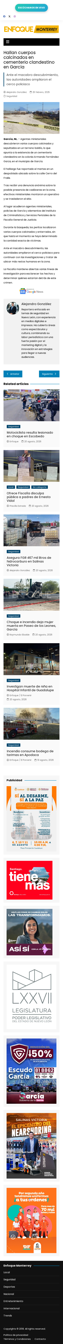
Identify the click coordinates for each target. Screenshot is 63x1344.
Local (10, 487)
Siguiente (47, 374)
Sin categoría (39, 487)
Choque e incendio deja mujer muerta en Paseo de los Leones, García (31, 626)
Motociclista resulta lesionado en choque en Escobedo (30, 434)
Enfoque (14, 441)
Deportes (9, 1287)
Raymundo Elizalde (20, 634)
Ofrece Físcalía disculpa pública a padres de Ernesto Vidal (29, 497)
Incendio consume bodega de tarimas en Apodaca (30, 753)
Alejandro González (16, 92)
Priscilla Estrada (18, 505)
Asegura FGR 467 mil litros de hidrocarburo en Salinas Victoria (29, 561)
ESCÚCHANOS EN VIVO (31, 7)
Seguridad (11, 96)
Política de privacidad (16, 1335)
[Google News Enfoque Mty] (31, 290)
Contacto (40, 1339)
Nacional (9, 1294)
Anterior (14, 374)
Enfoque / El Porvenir (20, 695)
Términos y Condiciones (17, 1339)
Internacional (12, 1308)
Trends (8, 1315)
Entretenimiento (13, 1301)
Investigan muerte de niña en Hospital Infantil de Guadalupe (30, 688)
